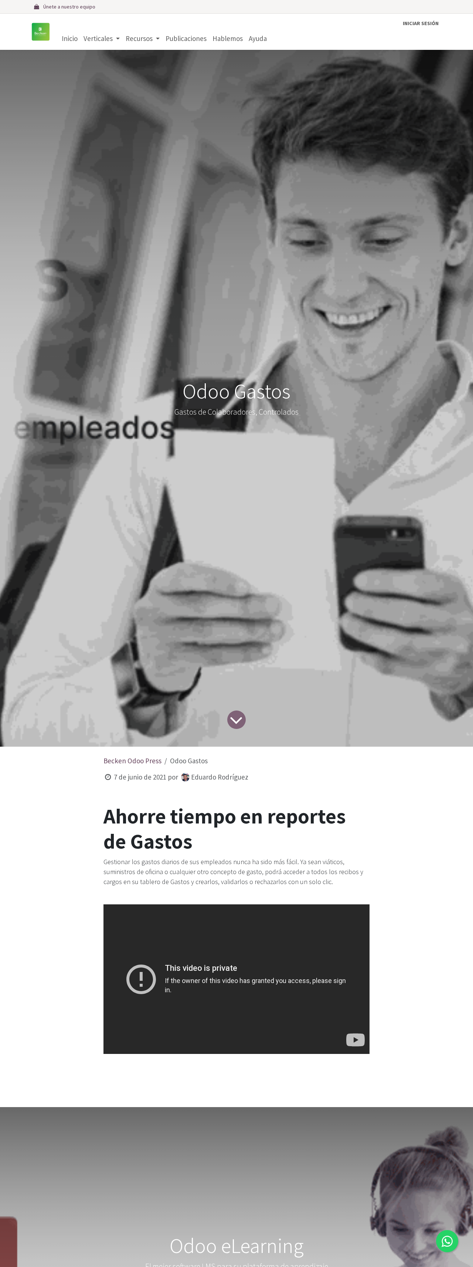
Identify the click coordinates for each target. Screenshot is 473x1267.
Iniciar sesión (421, 23)
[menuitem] (70, 38)
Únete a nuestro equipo (69, 6)
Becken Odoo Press (132, 760)
